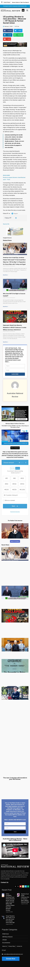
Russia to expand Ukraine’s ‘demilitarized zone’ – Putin (14, 177)
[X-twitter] (15, 886)
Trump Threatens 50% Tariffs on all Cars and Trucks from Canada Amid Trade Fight (10, 919)
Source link (6, 224)
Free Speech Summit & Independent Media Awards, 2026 (15, 6)
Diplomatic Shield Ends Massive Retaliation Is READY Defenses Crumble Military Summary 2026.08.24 (14, 327)
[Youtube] (20, 886)
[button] (23, 10)
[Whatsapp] (28, 886)
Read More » (5, 274)
